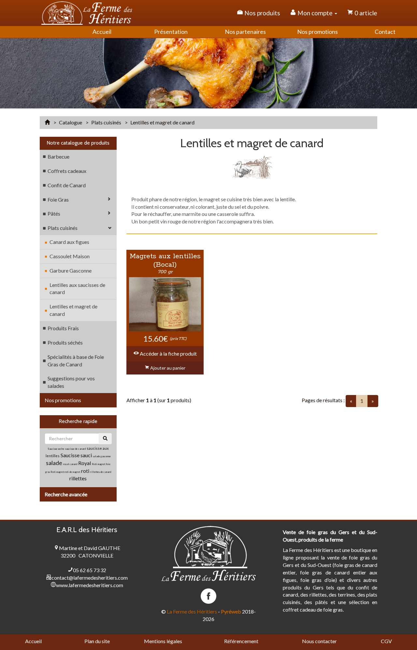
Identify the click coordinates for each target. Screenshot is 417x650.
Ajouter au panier (167, 368)
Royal (84, 463)
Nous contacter (319, 641)
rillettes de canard (100, 471)
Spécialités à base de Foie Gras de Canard (76, 360)
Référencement (241, 641)
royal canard (70, 464)
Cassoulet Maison (70, 256)
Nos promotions (63, 400)
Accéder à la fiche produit (168, 353)
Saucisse (70, 455)
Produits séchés (65, 342)
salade (54, 462)
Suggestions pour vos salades (71, 382)
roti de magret (72, 471)
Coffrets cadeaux (67, 171)
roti (85, 471)
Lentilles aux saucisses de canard (77, 288)
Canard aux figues (69, 242)
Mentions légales (163, 641)
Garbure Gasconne (71, 270)
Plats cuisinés (63, 228)
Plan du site (97, 641)
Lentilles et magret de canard (73, 310)
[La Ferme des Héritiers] (87, 13)
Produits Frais (63, 328)
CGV (386, 641)
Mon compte (315, 13)
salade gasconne (102, 456)
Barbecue (58, 156)
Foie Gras (58, 199)
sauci (86, 455)
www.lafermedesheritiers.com (89, 585)
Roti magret (57, 471)
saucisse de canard (75, 448)
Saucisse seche (56, 448)
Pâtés (54, 213)
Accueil (33, 641)
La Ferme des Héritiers (192, 611)
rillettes (78, 478)
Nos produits (261, 13)
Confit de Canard (67, 185)
